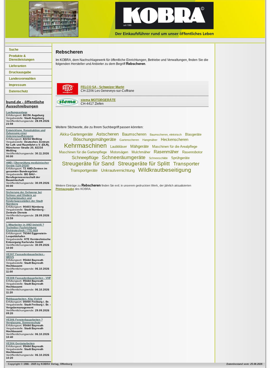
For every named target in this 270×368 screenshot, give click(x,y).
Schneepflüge (85, 157)
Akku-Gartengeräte (76, 134)
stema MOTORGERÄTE (98, 100)
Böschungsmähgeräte (94, 139)
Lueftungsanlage (16, 112)
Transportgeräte (84, 170)
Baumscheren (134, 134)
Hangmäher (149, 139)
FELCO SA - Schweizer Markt (102, 87)
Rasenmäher (166, 151)
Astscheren (107, 134)
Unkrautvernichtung (118, 170)
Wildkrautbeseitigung (164, 170)
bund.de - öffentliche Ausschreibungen (25, 104)
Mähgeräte (139, 146)
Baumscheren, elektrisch (166, 134)
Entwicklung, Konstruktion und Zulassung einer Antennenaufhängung (25, 133)
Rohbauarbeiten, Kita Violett (24, 298)
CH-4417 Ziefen (98, 102)
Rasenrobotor (192, 152)
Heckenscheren (174, 139)
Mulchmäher (141, 152)
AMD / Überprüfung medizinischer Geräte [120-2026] (27, 164)
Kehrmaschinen (85, 145)
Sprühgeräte (180, 158)
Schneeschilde (158, 158)
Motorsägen (119, 152)
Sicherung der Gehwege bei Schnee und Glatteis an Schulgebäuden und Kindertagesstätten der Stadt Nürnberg (24, 198)
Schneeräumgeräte (124, 157)
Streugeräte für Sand (88, 163)
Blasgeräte (193, 134)
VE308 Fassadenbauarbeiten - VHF (28, 277)
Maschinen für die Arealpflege (174, 147)
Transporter (186, 163)
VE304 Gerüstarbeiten (20, 343)
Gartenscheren (129, 139)
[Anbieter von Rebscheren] (67, 93)
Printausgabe (65, 188)
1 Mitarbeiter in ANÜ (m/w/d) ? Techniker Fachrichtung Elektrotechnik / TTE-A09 (25, 227)
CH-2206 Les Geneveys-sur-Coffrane (107, 89)
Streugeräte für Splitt (144, 163)
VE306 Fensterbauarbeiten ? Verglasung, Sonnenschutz (24, 321)
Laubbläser (118, 147)
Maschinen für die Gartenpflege (83, 152)
